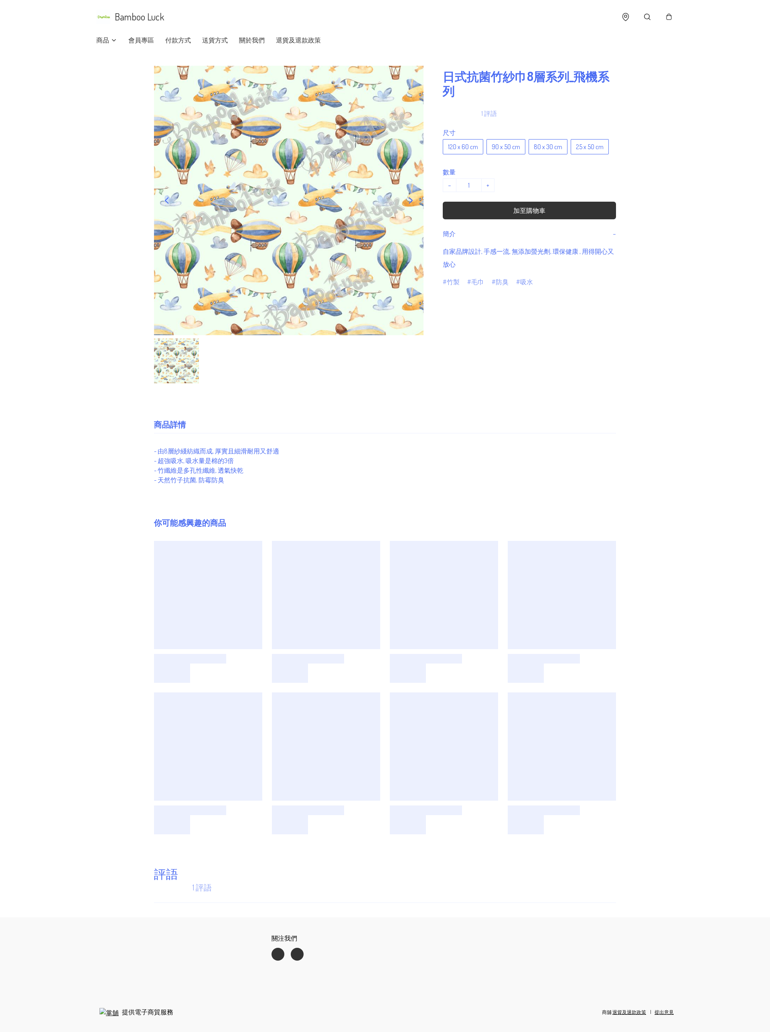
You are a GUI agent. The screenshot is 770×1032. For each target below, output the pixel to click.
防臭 (502, 282)
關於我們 (252, 40)
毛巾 (477, 282)
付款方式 (178, 40)
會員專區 (141, 40)
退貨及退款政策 (298, 40)
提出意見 (664, 1012)
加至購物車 (529, 210)
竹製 (453, 282)
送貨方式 (215, 40)
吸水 (526, 282)
